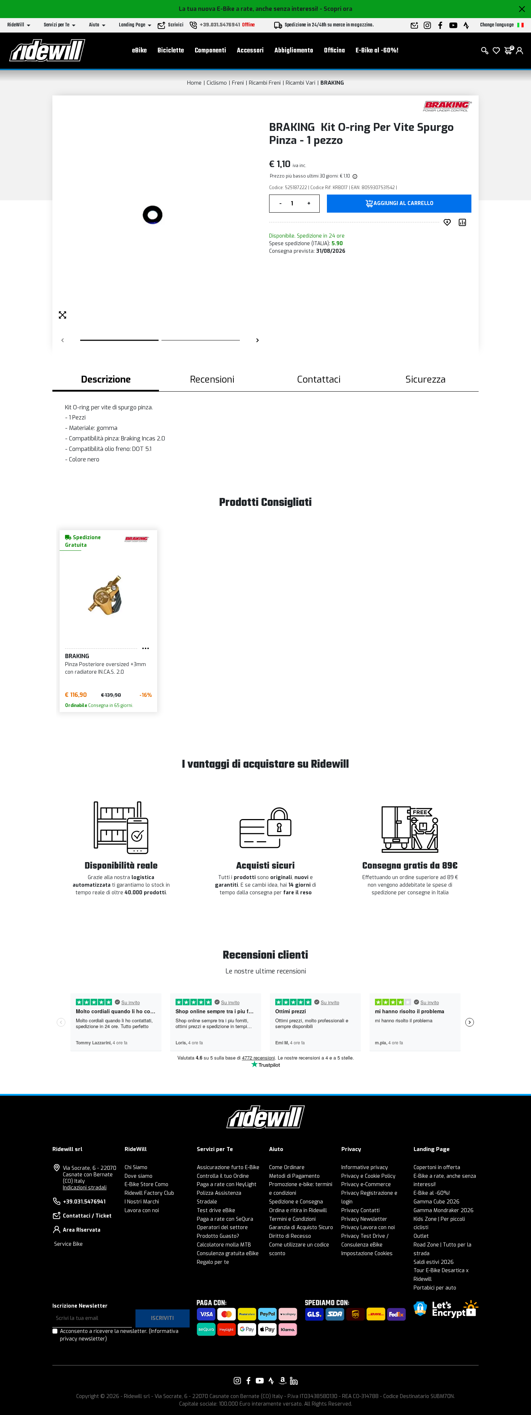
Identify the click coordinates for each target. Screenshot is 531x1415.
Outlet (421, 1236)
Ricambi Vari (300, 82)
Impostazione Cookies (367, 1253)
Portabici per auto (435, 1287)
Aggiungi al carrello (403, 203)
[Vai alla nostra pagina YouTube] (259, 1380)
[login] (519, 51)
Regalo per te (213, 1262)
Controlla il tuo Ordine (223, 1176)
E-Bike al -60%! (377, 51)
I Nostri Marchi (142, 1201)
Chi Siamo (136, 1167)
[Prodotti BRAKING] (447, 106)
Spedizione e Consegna (296, 1201)
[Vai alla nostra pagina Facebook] (248, 1380)
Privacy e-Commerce (366, 1184)
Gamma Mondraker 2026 (444, 1210)
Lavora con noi (142, 1210)
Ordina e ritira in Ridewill (298, 1210)
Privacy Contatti (360, 1210)
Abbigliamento (294, 51)
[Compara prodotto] (463, 222)
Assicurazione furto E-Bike (228, 1167)
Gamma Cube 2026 (436, 1201)
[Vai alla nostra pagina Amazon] (282, 1380)
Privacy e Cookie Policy (368, 1176)
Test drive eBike (216, 1210)
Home (194, 82)
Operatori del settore (222, 1227)
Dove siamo (138, 1176)
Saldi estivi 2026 (434, 1262)
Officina (334, 51)
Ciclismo (217, 82)
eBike (139, 51)
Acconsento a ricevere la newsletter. (119, 1335)
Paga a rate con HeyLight (226, 1184)
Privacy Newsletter (364, 1219)
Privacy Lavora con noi (368, 1227)
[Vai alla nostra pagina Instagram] (237, 1380)
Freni (238, 82)
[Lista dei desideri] (496, 51)
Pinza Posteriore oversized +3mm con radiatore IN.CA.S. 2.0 (105, 668)
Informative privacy (364, 1167)
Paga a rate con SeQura (225, 1219)
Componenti (210, 51)
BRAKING (332, 82)
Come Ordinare (287, 1167)
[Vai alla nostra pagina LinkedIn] (293, 1380)
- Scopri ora (336, 9)
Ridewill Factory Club (149, 1193)
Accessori (250, 51)
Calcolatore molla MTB (224, 1244)
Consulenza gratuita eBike (228, 1253)
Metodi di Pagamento (294, 1176)
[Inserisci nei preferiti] (448, 222)
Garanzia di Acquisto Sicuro (301, 1227)
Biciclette (170, 51)
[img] (354, 176)
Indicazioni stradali (85, 1187)
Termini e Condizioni (292, 1219)
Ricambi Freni (265, 82)
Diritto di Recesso (290, 1236)
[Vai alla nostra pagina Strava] (271, 1380)
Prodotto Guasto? (218, 1236)
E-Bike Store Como (146, 1184)
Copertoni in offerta (437, 1167)
